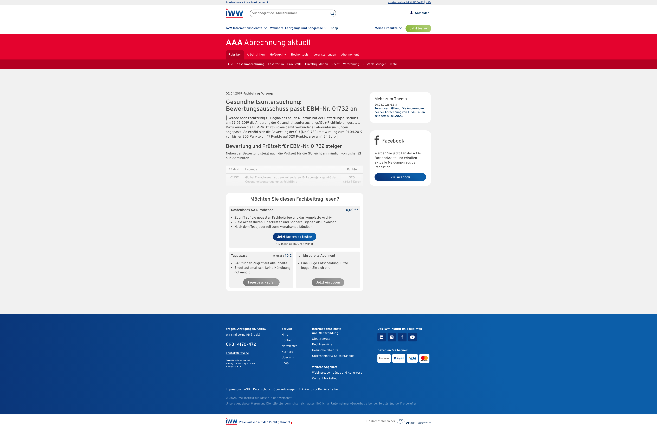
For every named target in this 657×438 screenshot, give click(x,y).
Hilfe (428, 2)
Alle (230, 64)
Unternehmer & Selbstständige (333, 356)
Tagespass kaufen (261, 282)
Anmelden (422, 13)
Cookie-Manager (284, 390)
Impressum (233, 390)
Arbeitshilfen (256, 55)
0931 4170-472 (241, 344)
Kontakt (287, 340)
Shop (334, 28)
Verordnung (351, 64)
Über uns (288, 358)
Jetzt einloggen (328, 282)
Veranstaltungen (324, 55)
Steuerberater (322, 339)
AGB (247, 390)
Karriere (287, 352)
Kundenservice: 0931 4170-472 (406, 2)
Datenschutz (261, 390)
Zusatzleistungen (375, 64)
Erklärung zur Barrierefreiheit (319, 390)
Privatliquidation (316, 64)
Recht (335, 64)
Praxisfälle (294, 64)
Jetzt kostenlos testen (294, 237)
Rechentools (299, 55)
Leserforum (276, 64)
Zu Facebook (400, 177)
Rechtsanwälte (322, 345)
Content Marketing (325, 379)
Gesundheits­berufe (325, 350)
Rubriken (235, 55)
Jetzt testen (418, 29)
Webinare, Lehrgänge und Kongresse (337, 373)
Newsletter (289, 346)
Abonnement (350, 55)
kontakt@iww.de (237, 353)
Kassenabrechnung (250, 64)
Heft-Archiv (278, 55)
